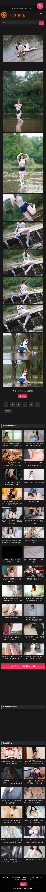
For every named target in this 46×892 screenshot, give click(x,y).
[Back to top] (39, 886)
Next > (7, 411)
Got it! (23, 884)
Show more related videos (23, 666)
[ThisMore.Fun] (19, 15)
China (23, 396)
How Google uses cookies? (23, 888)
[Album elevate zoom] (40, 6)
